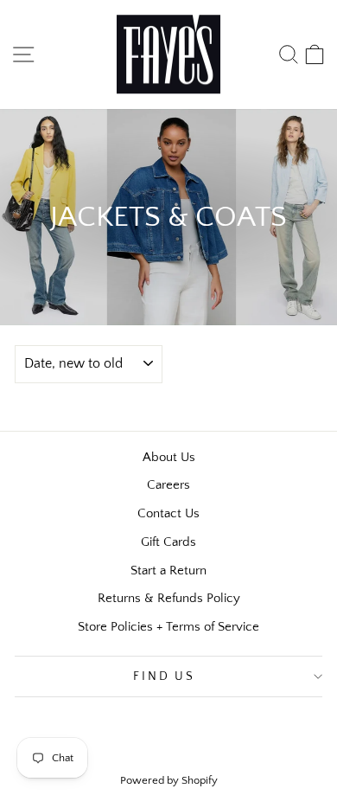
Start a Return (168, 570)
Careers (168, 485)
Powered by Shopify (169, 780)
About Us (169, 457)
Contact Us (168, 513)
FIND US (164, 676)
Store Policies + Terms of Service (168, 626)
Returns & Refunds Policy (169, 598)
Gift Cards (168, 542)
